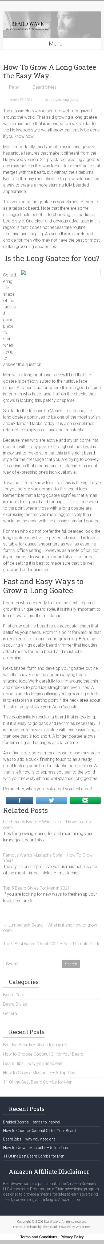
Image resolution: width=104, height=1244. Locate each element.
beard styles (53, 100)
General (10, 1013)
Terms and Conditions (38, 1237)
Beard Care (13, 994)
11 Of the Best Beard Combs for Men (37, 1082)
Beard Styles (45, 87)
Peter (14, 87)
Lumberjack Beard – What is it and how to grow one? (50, 928)
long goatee (70, 100)
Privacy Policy (72, 1237)
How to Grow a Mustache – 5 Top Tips (39, 1072)
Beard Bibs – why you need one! (33, 1063)
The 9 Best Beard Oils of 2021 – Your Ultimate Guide (51, 946)
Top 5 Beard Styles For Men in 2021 (36, 888)
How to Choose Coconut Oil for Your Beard (43, 1054)
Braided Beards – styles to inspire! (35, 1044)
